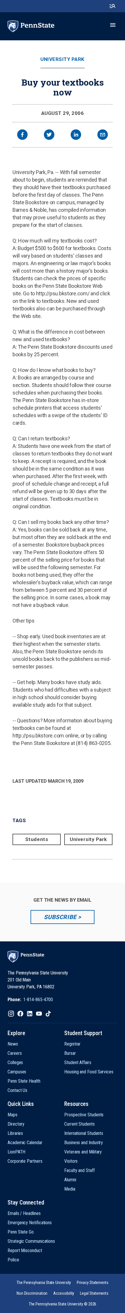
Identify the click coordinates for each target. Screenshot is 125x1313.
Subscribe (60, 917)
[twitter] (49, 135)
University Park (62, 59)
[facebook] (22, 135)
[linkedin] (76, 135)
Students (36, 839)
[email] (102, 135)
